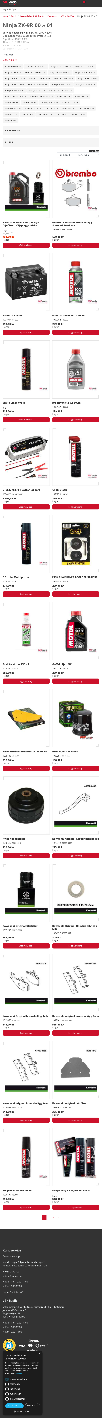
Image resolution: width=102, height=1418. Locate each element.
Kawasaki (52, 16)
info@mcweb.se (13, 1276)
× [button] (40, 1354)
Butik (14, 16)
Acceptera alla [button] (14, 1406)
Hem (5, 16)
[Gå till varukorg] (83, 3)
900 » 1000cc (67, 16)
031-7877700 (12, 1271)
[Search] (99, 9)
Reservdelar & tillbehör (32, 16)
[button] (22, 1411)
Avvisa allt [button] (32, 1406)
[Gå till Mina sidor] (87, 3)
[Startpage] (16, 3)
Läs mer (19, 1373)
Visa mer (8, 54)
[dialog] (22, 1383)
